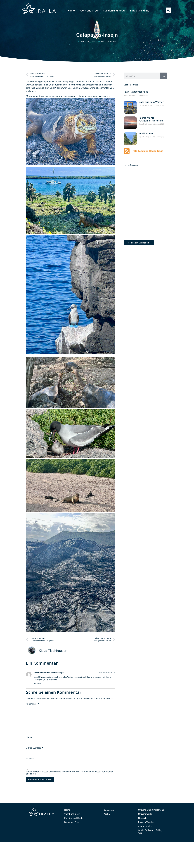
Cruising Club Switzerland (151, 809)
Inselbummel (146, 133)
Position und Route (114, 10)
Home (71, 10)
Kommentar (32, 704)
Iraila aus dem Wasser (151, 102)
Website (30, 758)
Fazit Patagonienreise (136, 91)
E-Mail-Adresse (34, 748)
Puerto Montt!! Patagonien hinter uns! (151, 119)
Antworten (37, 684)
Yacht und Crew (88, 10)
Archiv (107, 814)
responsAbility (145, 826)
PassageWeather (146, 822)
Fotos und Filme (139, 10)
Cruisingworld (145, 814)
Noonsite (142, 818)
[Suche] (163, 76)
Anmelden (109, 810)
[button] (168, 10)
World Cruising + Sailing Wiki (150, 831)
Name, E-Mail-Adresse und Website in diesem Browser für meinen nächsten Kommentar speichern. (69, 773)
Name (30, 737)
